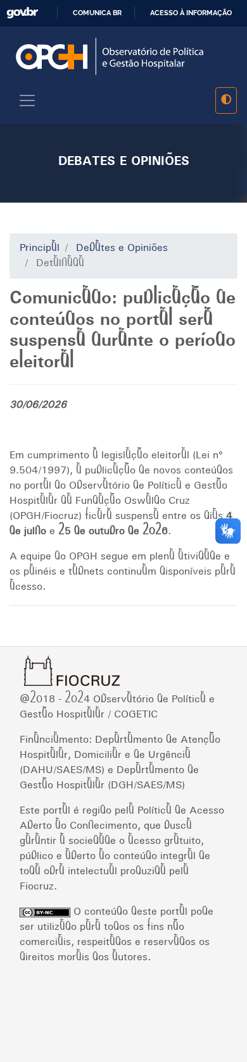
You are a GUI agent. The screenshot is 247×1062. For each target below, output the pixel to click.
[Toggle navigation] (27, 100)
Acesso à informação (191, 12)
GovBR (22, 13)
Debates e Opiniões (122, 248)
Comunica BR (97, 12)
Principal (40, 248)
